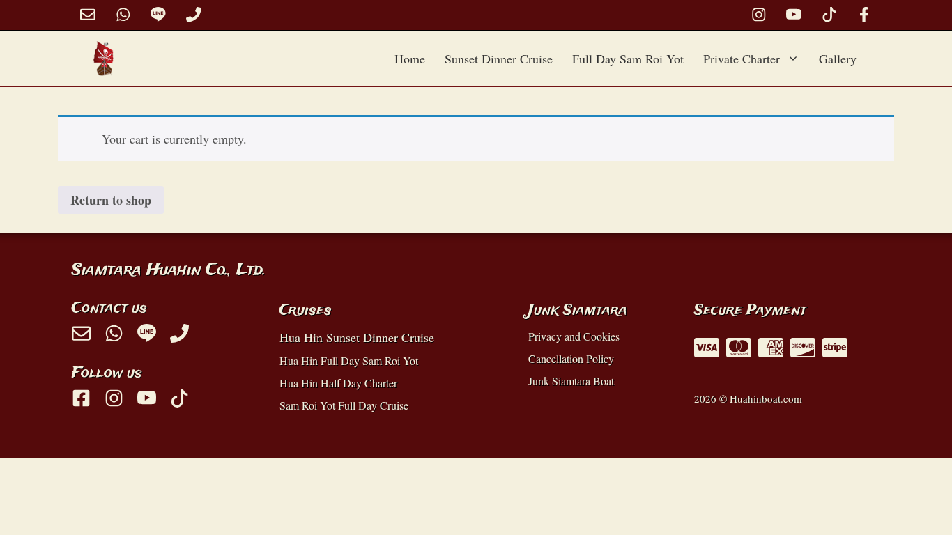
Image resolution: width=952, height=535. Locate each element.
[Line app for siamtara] (158, 14)
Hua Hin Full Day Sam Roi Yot (348, 360)
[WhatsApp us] (123, 14)
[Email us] (88, 14)
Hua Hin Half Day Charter (338, 382)
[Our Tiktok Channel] (829, 14)
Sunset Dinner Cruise (499, 58)
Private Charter (741, 58)
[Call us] (194, 14)
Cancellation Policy (571, 358)
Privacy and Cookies (574, 336)
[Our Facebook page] (864, 14)
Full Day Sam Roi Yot (628, 58)
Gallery (838, 58)
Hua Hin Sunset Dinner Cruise (356, 337)
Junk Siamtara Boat (571, 380)
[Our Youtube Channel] (794, 14)
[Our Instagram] (759, 14)
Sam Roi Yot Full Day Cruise (343, 405)
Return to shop (110, 200)
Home (409, 58)
